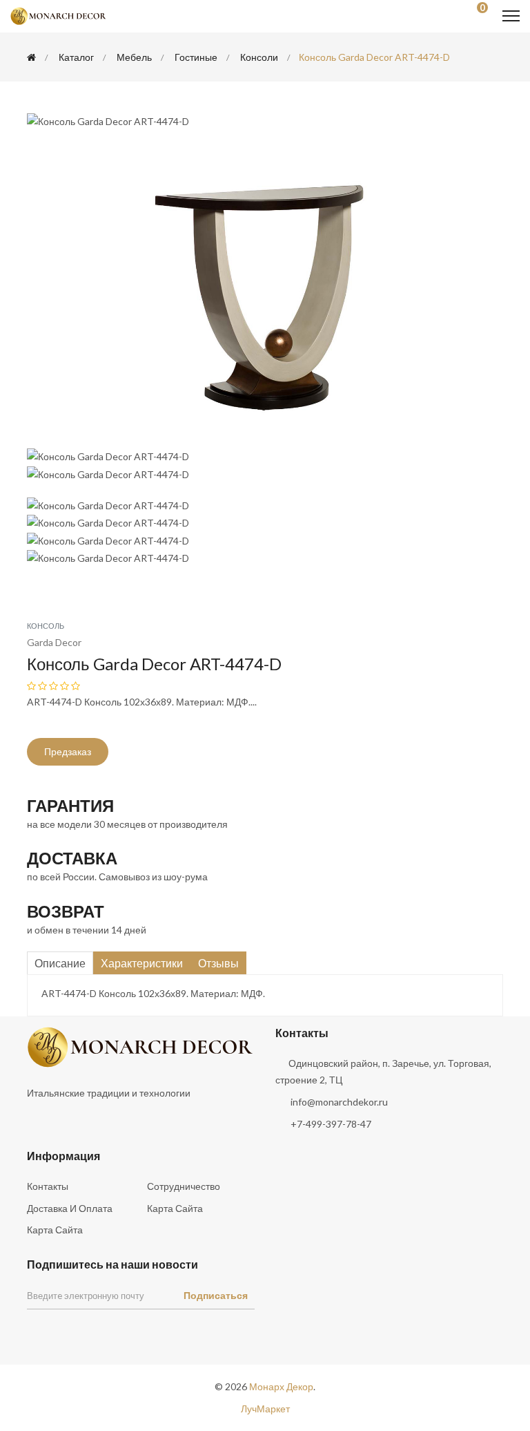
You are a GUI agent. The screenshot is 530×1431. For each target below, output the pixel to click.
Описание (60, 962)
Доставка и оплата (69, 1208)
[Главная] (31, 57)
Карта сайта (175, 1208)
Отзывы (218, 962)
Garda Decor (54, 642)
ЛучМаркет (265, 1408)
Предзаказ (67, 751)
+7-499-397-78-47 (331, 1124)
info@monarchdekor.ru (339, 1102)
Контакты (47, 1186)
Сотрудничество (183, 1186)
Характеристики (142, 962)
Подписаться (216, 1295)
